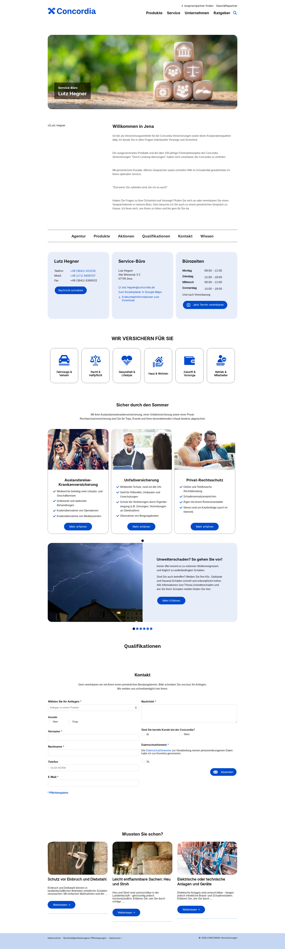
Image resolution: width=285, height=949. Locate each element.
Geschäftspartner (226, 5)
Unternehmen (197, 13)
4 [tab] (144, 628)
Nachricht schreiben (70, 290)
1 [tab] (142, 540)
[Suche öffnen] (235, 14)
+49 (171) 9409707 (82, 275)
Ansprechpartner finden (198, 5)
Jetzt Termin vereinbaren (208, 304)
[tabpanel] (79, 481)
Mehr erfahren (78, 526)
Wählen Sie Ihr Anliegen (64, 701)
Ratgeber (222, 13)
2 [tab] (137, 628)
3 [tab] (141, 628)
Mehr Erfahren (171, 600)
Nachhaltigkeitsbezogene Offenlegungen (85, 938)
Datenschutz (54, 938)
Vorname (55, 731)
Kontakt (185, 236)
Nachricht (148, 701)
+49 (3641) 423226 (82, 270)
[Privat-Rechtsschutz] (204, 449)
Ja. (148, 761)
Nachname (56, 746)
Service (173, 13)
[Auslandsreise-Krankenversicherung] (78, 449)
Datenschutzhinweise (158, 750)
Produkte (154, 13)
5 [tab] (147, 628)
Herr (55, 721)
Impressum (115, 938)
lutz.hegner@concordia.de (138, 287)
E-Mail (53, 777)
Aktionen (126, 236)
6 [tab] (151, 628)
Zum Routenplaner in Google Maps (140, 292)
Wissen (207, 236)
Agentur (78, 236)
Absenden (227, 772)
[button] (64, 365)
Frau (75, 721)
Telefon (53, 761)
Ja (147, 734)
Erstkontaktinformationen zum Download (140, 298)
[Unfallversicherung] (141, 449)
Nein (187, 734)
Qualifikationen (156, 236)
